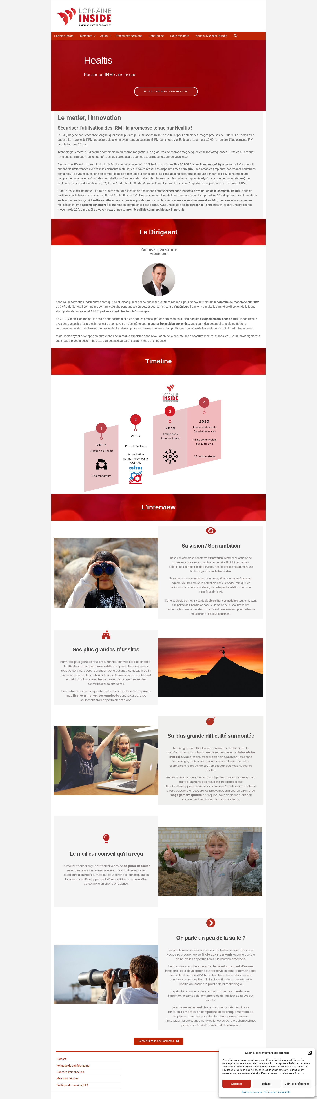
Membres (86, 36)
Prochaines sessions (129, 36)
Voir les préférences (297, 1083)
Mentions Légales (67, 1078)
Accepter (236, 1083)
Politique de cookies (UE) (72, 1085)
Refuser (266, 1083)
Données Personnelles (70, 1072)
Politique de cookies (252, 1092)
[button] (309, 1053)
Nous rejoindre (179, 36)
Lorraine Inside (63, 36)
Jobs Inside (156, 36)
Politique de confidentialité (277, 1092)
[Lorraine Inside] (84, 16)
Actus (104, 36)
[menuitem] (63, 35)
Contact (61, 1059)
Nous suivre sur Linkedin (211, 36)
